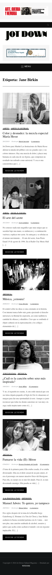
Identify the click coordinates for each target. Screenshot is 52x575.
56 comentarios (33, 386)
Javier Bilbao (23, 386)
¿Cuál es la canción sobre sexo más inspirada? (24, 380)
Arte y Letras (19, 128)
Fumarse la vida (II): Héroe (19, 459)
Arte (6, 128)
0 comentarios (35, 141)
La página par (11, 498)
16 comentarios (44, 464)
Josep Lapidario (24, 223)
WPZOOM (26, 566)
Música (7, 294)
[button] (26, 66)
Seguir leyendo (14, 170)
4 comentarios (34, 508)
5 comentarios (34, 304)
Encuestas (9, 373)
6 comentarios (35, 223)
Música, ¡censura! (13, 299)
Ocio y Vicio (18, 213)
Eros (6, 213)
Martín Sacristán (24, 141)
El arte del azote (13, 218)
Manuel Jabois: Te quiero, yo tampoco (26, 503)
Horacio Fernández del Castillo (28, 464)
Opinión (26, 498)
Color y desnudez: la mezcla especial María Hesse (25, 134)
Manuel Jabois (23, 508)
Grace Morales (23, 304)
